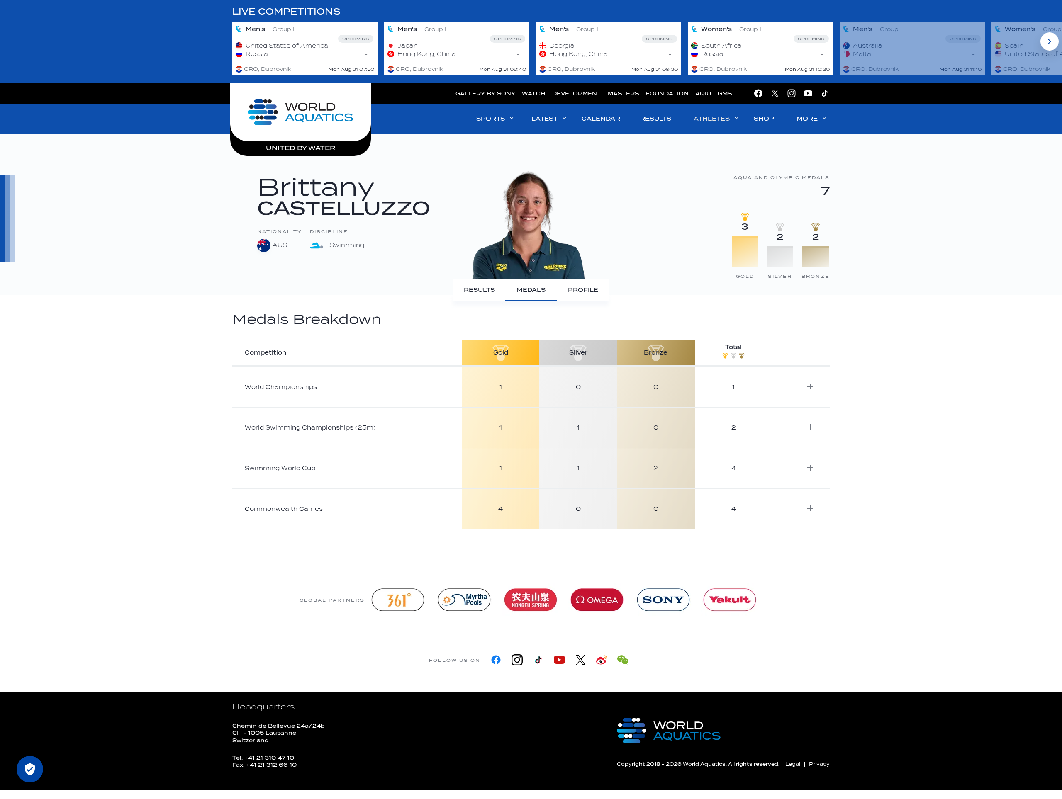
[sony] (663, 599)
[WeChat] (622, 659)
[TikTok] (538, 659)
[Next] (1049, 41)
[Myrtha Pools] (464, 599)
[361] (398, 599)
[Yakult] (730, 599)
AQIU (703, 93)
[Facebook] (496, 659)
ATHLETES (712, 119)
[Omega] (597, 599)
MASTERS (623, 93)
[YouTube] (559, 659)
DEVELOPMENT (576, 93)
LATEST (544, 119)
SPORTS (490, 119)
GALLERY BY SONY (485, 93)
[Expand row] (810, 386)
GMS (725, 93)
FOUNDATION (667, 93)
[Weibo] (601, 659)
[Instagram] (517, 659)
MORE (807, 119)
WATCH (534, 93)
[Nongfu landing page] (531, 599)
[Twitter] (580, 659)
